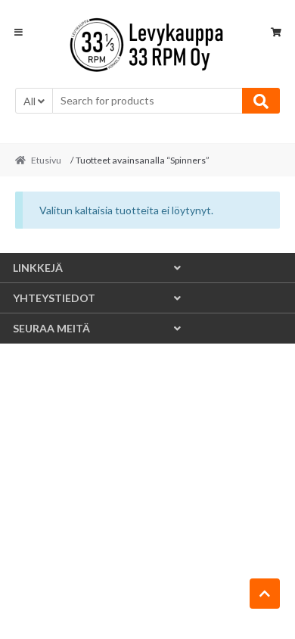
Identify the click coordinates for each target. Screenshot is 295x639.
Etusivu (46, 160)
